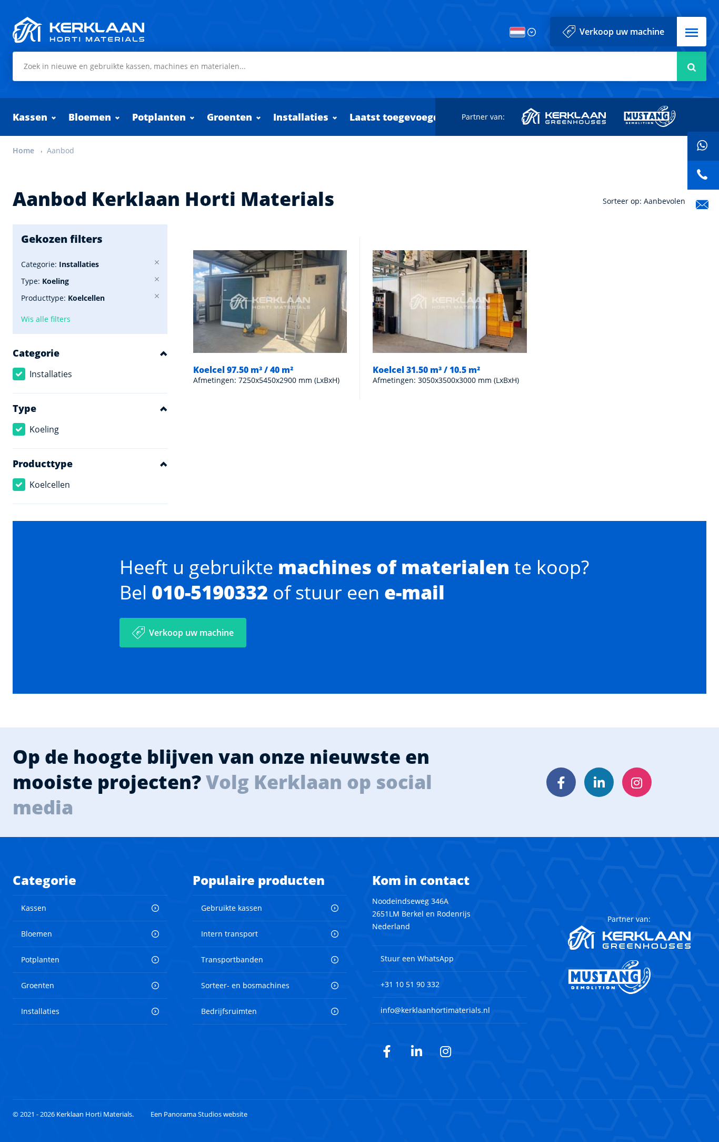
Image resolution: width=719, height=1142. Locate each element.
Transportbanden (232, 959)
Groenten (229, 117)
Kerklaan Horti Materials (78, 30)
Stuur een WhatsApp (417, 958)
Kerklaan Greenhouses (564, 116)
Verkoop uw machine (622, 31)
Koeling (44, 429)
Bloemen (89, 117)
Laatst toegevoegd (394, 117)
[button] (691, 31)
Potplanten (159, 117)
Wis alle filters (46, 319)
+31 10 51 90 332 (410, 984)
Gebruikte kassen (231, 908)
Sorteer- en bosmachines (245, 985)
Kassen (30, 117)
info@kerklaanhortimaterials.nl (435, 1010)
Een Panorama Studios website (199, 1114)
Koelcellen (49, 484)
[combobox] (359, 66)
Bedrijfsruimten (229, 1011)
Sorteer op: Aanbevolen (644, 201)
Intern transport (229, 934)
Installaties (300, 117)
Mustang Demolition (650, 116)
